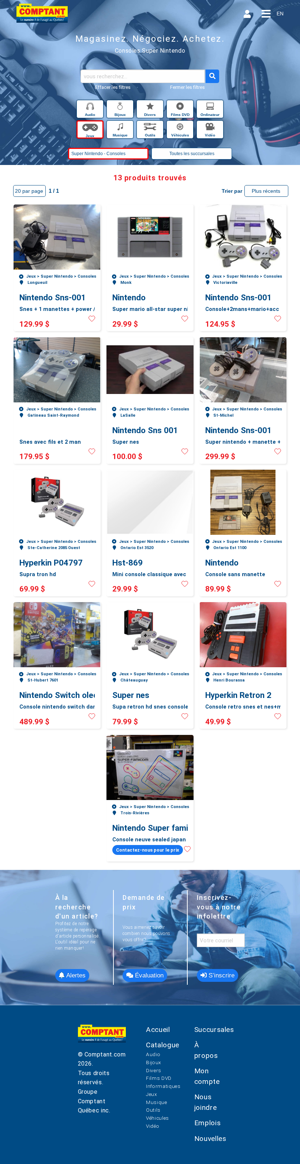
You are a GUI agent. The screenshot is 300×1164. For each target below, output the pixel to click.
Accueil (158, 1029)
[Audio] (91, 107)
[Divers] (151, 107)
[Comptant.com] (102, 1037)
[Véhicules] (181, 128)
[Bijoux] (121, 107)
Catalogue (162, 1045)
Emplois (207, 1123)
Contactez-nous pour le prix (147, 850)
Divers (153, 1070)
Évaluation (148, 975)
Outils (153, 1110)
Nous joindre (205, 1102)
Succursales (214, 1029)
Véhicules (157, 1118)
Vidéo (152, 1126)
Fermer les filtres (187, 87)
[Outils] (151, 128)
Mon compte (207, 1076)
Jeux (151, 1094)
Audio (153, 1054)
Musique (156, 1102)
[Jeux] (91, 128)
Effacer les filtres (113, 87)
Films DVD (159, 1078)
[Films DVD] (181, 107)
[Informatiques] (210, 107)
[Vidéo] (210, 128)
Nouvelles (210, 1138)
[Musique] (121, 128)
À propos (206, 1050)
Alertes (75, 975)
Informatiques (163, 1086)
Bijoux (153, 1062)
